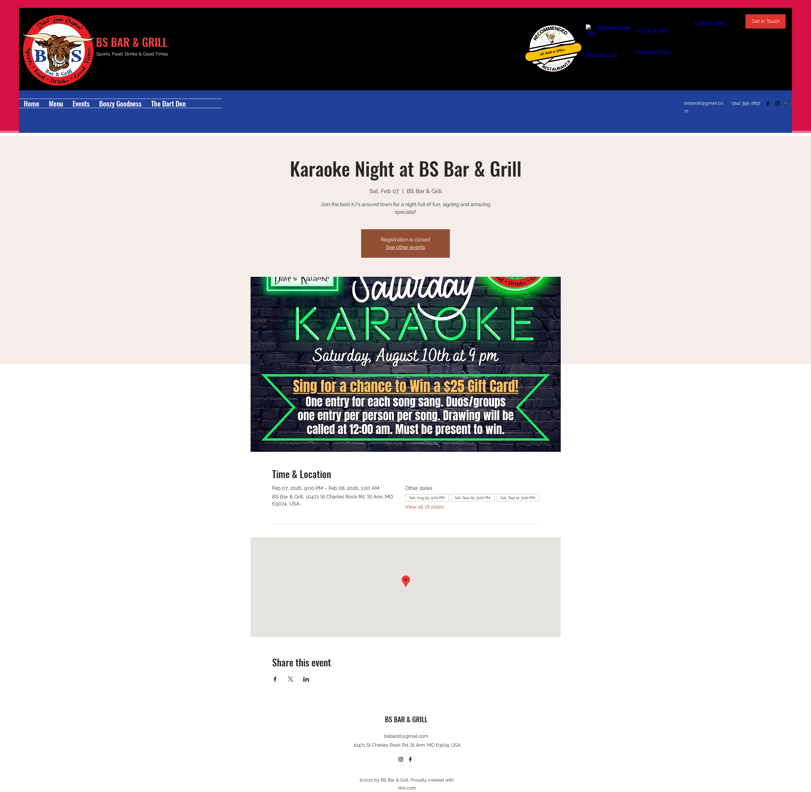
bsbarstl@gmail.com (406, 736)
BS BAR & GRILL (131, 41)
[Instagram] (777, 103)
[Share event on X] (291, 679)
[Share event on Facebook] (275, 679)
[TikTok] (787, 103)
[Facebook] (768, 103)
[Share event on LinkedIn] (306, 679)
